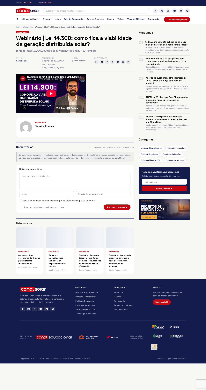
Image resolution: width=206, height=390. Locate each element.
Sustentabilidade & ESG (150, 160)
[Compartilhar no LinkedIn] (101, 62)
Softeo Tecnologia (178, 358)
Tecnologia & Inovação (175, 160)
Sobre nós (118, 292)
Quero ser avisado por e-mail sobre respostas (44, 207)
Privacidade (119, 301)
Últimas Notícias (30, 19)
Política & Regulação (149, 154)
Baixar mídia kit (161, 302)
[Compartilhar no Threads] (128, 62)
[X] (168, 10)
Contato (117, 297)
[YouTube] (174, 10)
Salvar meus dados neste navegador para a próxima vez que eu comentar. (59, 200)
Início (18, 27)
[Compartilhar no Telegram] (117, 62)
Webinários (28, 27)
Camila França (22, 61)
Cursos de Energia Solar (177, 19)
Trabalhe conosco (122, 309)
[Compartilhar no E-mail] (123, 62)
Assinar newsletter (164, 188)
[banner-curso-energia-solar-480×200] (164, 209)
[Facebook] (155, 10)
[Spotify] (187, 10)
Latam (58, 19)
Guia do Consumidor (74, 19)
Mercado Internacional (176, 148)
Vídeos (120, 19)
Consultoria (153, 19)
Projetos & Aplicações (172, 154)
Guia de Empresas (95, 19)
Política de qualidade (123, 305)
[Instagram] (161, 10)
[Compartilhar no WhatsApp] (96, 62)
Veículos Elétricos (135, 19)
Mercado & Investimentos (151, 148)
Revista (110, 19)
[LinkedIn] (180, 10)
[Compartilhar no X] (112, 62)
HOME (17, 19)
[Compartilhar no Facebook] (107, 62)
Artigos (46, 19)
